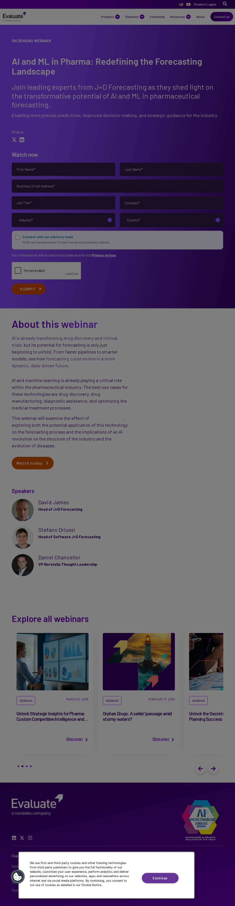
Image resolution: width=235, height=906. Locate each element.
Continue (160, 878)
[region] (106, 875)
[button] (17, 876)
